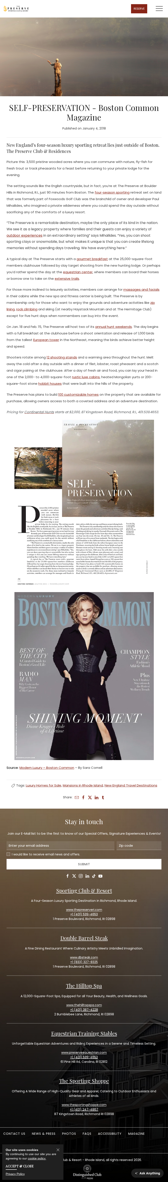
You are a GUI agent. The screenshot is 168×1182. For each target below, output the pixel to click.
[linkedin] (96, 797)
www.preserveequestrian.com (84, 1052)
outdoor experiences (24, 235)
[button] (159, 8)
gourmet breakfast (92, 259)
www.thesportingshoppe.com (84, 1105)
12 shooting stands (62, 357)
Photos (69, 1133)
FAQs (87, 1133)
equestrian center (78, 272)
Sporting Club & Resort (84, 890)
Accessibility (110, 1133)
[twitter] (90, 797)
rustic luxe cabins (86, 377)
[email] (77, 797)
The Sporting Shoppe (84, 1080)
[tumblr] (103, 797)
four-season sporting (112, 192)
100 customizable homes (78, 394)
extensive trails (67, 278)
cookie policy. (37, 1158)
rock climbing (26, 309)
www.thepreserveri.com (84, 909)
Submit (84, 864)
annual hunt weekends (113, 326)
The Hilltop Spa (84, 985)
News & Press (44, 1133)
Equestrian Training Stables (84, 1033)
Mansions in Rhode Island (83, 785)
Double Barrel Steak (84, 937)
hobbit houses (50, 383)
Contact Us (14, 1133)
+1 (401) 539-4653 (84, 1057)
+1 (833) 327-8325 (84, 962)
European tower (46, 339)
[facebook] (83, 797)
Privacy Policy (15, 1174)
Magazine (136, 1133)
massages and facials (141, 289)
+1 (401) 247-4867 (84, 1109)
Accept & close (20, 1166)
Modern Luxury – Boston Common (46, 767)
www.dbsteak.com (84, 957)
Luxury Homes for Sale (43, 785)
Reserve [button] (139, 8)
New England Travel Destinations (131, 785)
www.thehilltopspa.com (84, 1005)
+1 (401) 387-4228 (84, 1009)
